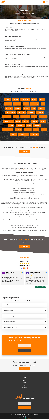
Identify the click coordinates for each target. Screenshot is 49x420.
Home (24, 377)
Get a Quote (25, 403)
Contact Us (24, 387)
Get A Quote (24, 368)
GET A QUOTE (24, 151)
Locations (24, 384)
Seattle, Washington (22, 169)
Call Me (25, 407)
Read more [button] (28, 283)
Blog (24, 385)
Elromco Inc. (21, 417)
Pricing (24, 380)
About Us (24, 379)
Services (24, 382)
